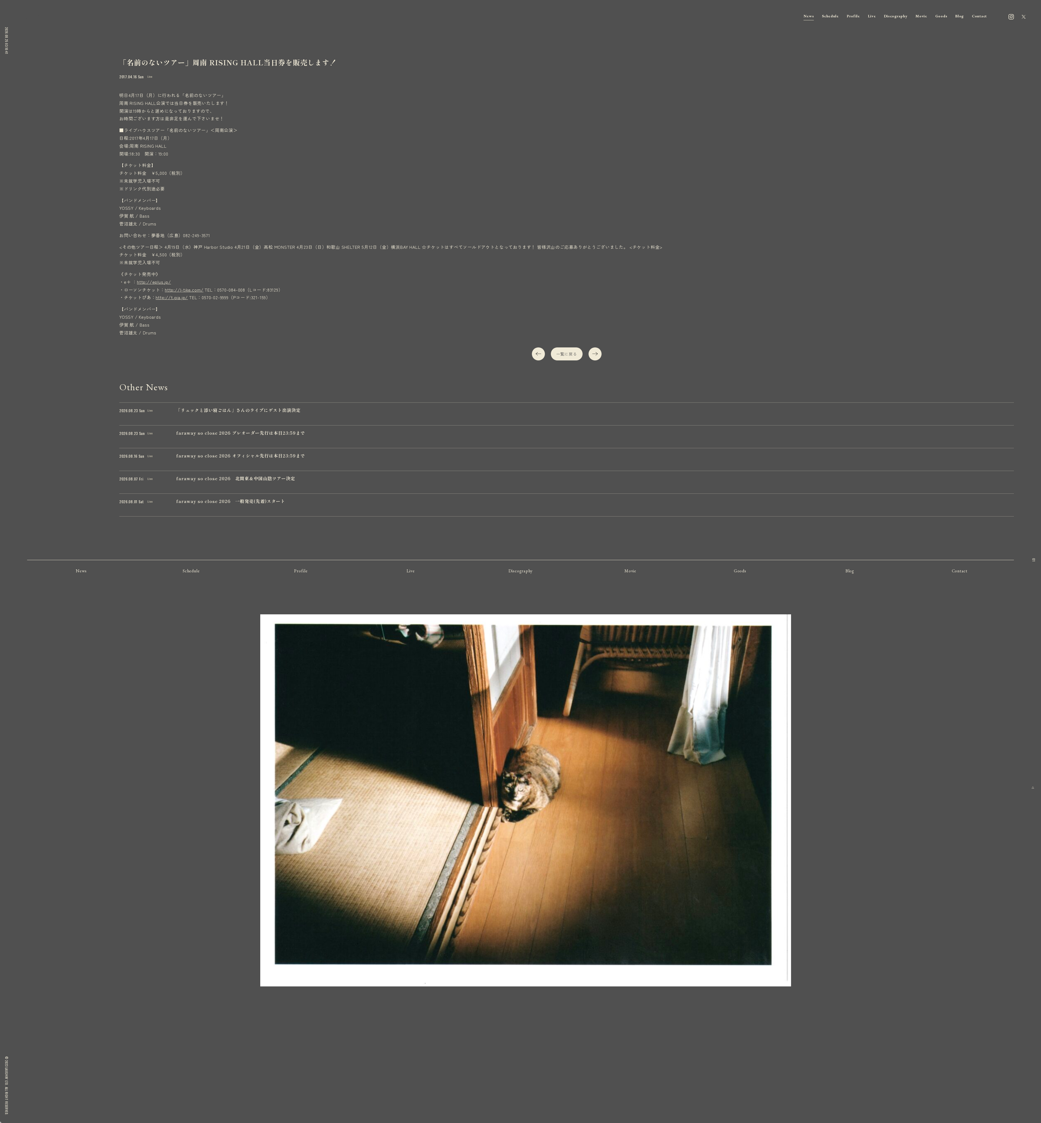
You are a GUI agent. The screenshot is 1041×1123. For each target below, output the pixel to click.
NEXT (595, 354)
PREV (538, 354)
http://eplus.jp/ (154, 282)
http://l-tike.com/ (184, 289)
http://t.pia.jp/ (172, 297)
